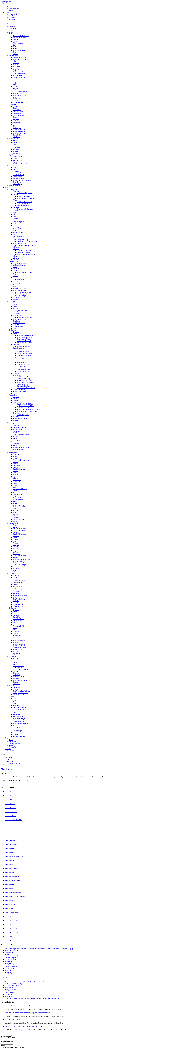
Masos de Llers (9, 852)
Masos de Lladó (9, 848)
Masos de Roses (9, 888)
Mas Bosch (6, 769)
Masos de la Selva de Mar (12, 932)
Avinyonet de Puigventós (13, 763)
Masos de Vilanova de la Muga (13, 920)
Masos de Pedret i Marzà (12, 868)
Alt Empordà (9, 761)
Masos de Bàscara (10, 804)
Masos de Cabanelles (11, 812)
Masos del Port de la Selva (12, 880)
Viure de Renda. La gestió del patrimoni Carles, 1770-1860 (23, 1026)
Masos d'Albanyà (10, 795)
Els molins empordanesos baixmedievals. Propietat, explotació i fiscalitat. (28, 1013)
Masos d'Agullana (10, 791)
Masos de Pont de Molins (12, 876)
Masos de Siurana (10, 900)
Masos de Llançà (9, 936)
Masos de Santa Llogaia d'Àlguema (15, 896)
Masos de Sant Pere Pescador (13, 892)
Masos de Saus (9, 941)
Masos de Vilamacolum (11, 912)
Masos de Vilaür (9, 924)
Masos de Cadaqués (10, 816)
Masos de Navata (9, 860)
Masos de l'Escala (10, 840)
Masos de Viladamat (10, 908)
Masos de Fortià (9, 836)
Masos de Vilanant (10, 916)
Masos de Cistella (10, 824)
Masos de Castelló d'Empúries (13, 820)
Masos (7, 759)
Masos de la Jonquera (11, 844)
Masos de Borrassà (10, 808)
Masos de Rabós (9, 884)
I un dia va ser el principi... (13, 1019)
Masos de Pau (9, 864)
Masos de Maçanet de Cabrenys (14, 856)
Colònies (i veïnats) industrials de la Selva (18, 1006)
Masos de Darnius (10, 828)
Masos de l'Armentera (11, 800)
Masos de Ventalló (10, 904)
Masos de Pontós (9, 872)
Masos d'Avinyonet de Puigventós (14, 928)
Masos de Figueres (10, 832)
